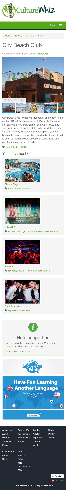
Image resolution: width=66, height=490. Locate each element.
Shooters (9, 266)
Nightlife (24, 146)
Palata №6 (50, 231)
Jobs (20, 462)
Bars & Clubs (12, 146)
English (58, 476)
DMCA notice (24, 466)
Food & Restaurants (27, 270)
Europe (18, 35)
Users (5, 458)
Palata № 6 (10, 226)
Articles (36, 433)
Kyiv (40, 270)
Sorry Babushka (12, 306)
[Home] (33, 10)
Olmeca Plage (11, 184)
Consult (36, 441)
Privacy (21, 455)
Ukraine (30, 35)
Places (21, 441)
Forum (5, 455)
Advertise (6, 441)
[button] (60, 59)
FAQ (20, 470)
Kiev (40, 35)
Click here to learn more (18, 351)
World (8, 35)
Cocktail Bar (14, 231)
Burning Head (36, 231)
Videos (51, 437)
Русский (58, 480)
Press (5, 445)
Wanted (36, 445)
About (5, 433)
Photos (51, 433)
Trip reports (38, 437)
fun (57, 231)
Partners (6, 437)
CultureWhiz (42, 53)
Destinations (24, 433)
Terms (20, 458)
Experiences (24, 437)
